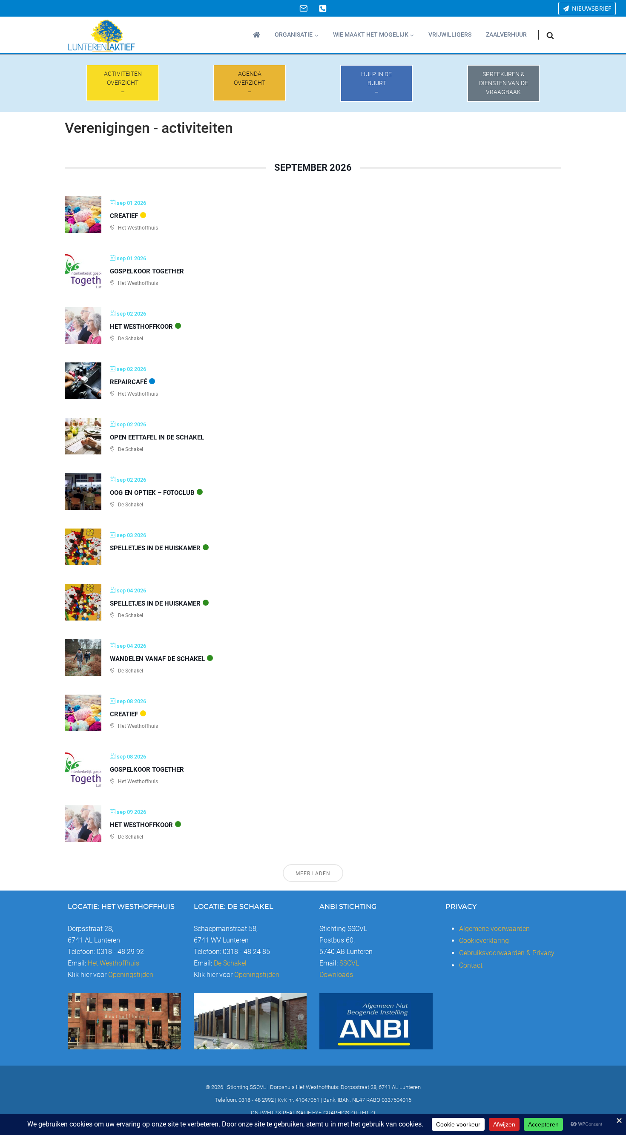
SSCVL (349, 963)
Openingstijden (130, 975)
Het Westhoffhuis (113, 963)
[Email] (303, 8)
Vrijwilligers (449, 34)
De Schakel (230, 963)
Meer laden (313, 873)
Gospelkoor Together (147, 271)
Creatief (124, 216)
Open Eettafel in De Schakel (157, 437)
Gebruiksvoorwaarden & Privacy (506, 953)
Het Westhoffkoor (141, 326)
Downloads (336, 975)
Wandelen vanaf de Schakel (157, 659)
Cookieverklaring (484, 941)
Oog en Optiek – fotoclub (152, 493)
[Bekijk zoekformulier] (550, 35)
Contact (470, 965)
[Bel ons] (322, 8)
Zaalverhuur (506, 34)
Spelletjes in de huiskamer (155, 548)
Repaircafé (128, 382)
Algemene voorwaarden (494, 929)
